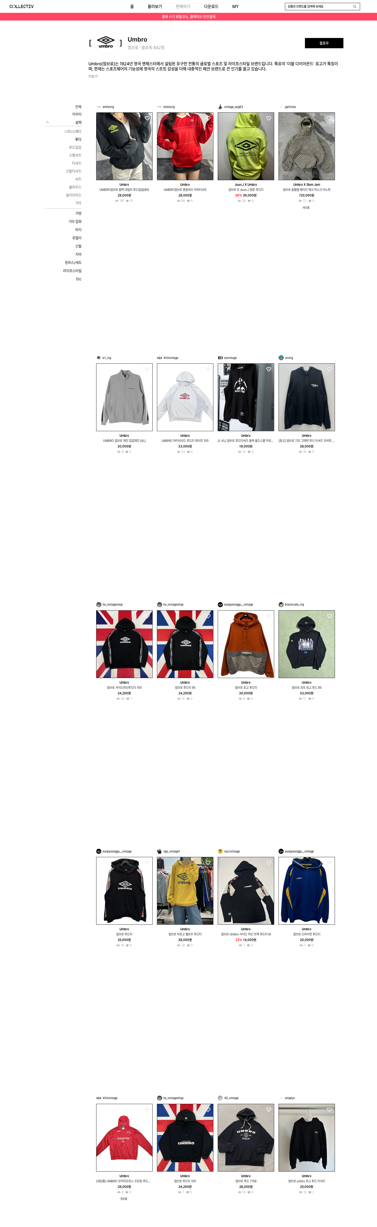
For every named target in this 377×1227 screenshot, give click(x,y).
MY (235, 6)
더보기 (93, 76)
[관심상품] (147, 118)
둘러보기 (155, 6)
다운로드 (211, 6)
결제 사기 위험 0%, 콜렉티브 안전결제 (188, 17)
